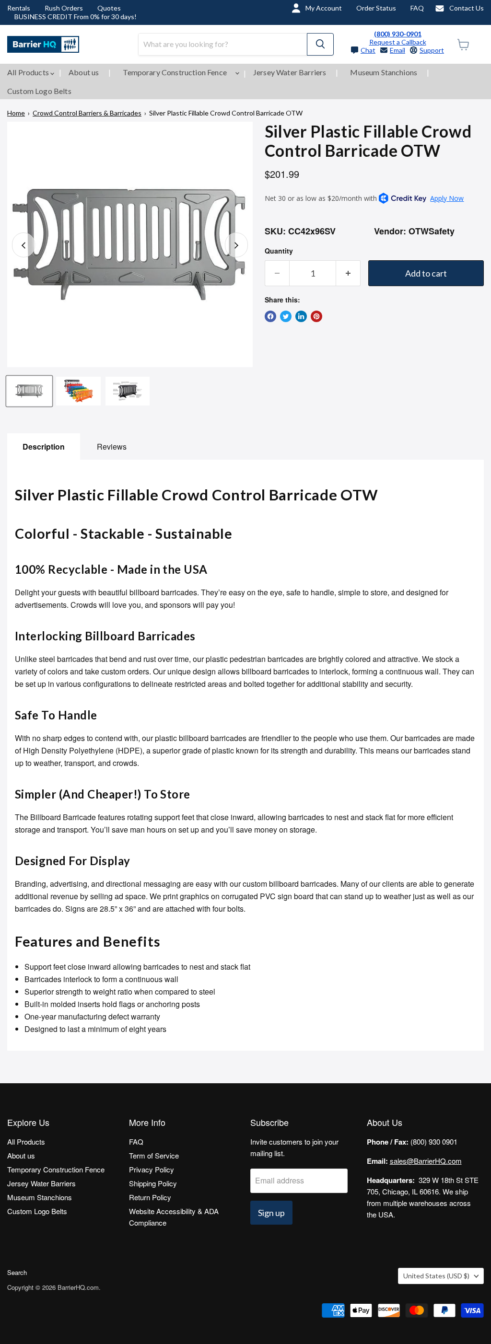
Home (16, 113)
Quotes (109, 8)
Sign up (271, 1212)
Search (17, 1272)
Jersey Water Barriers (289, 72)
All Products (28, 72)
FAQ (417, 8)
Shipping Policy (153, 1183)
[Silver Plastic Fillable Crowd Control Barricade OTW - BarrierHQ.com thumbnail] (29, 391)
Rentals (18, 8)
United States (436, 1276)
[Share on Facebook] (270, 316)
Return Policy (150, 1197)
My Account (323, 8)
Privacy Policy (151, 1169)
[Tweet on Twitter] (286, 316)
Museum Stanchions (383, 72)
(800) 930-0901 (397, 34)
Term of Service (154, 1155)
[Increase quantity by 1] (348, 273)
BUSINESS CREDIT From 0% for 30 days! (75, 16)
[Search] (320, 44)
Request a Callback (397, 42)
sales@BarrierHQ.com (426, 1161)
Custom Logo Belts (39, 90)
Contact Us (466, 8)
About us (84, 72)
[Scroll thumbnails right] (236, 244)
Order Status (376, 8)
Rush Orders (64, 8)
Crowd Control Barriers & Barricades (87, 113)
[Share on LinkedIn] (301, 316)
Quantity (279, 250)
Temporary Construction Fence (175, 72)
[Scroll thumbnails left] (23, 244)
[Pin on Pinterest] (316, 316)
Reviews (112, 446)
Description (44, 446)
